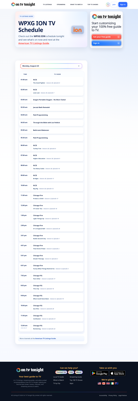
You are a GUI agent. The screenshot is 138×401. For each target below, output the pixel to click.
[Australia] (116, 383)
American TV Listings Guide (33, 43)
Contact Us (61, 372)
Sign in (123, 4)
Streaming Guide (76, 377)
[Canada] (103, 383)
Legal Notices (122, 395)
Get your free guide (102, 37)
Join (114, 4)
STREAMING (61, 4)
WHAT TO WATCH (76, 4)
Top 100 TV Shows (76, 380)
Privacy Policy (113, 395)
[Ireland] (112, 383)
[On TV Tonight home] (106, 16)
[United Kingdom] (108, 383)
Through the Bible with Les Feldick (46, 122)
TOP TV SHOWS (92, 4)
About (78, 372)
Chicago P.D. (38, 275)
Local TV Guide (58, 377)
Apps (71, 383)
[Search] (108, 4)
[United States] (99, 383)
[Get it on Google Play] (99, 373)
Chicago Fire (38, 195)
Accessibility (103, 395)
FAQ (71, 372)
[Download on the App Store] (117, 373)
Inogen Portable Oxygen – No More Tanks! (49, 100)
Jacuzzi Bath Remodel (41, 107)
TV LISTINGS (47, 4)
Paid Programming (40, 115)
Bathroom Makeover (41, 130)
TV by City (56, 383)
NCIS (35, 80)
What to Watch (58, 380)
